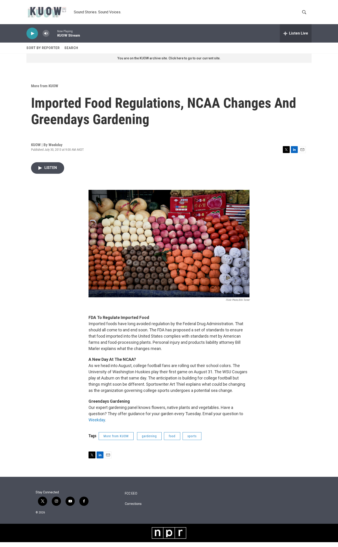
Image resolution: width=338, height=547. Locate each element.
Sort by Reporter (43, 48)
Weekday (97, 419)
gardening (149, 436)
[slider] (53, 33)
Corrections (133, 504)
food (172, 436)
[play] (32, 33)
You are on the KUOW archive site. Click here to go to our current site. (169, 58)
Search (71, 48)
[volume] (46, 33)
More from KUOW (44, 86)
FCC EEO (131, 493)
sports (192, 436)
